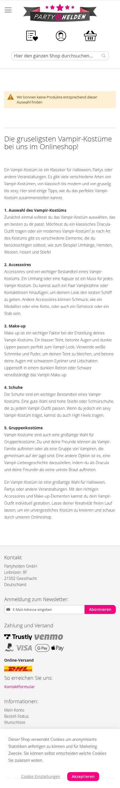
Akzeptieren (83, 776)
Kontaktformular (19, 686)
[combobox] (60, 55)
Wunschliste (14, 722)
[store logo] (60, 14)
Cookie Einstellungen (40, 776)
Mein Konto (14, 710)
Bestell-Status (16, 716)
